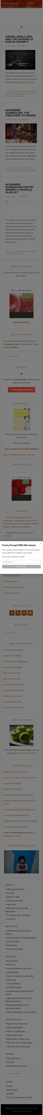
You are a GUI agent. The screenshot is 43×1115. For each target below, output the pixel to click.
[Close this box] (40, 543)
